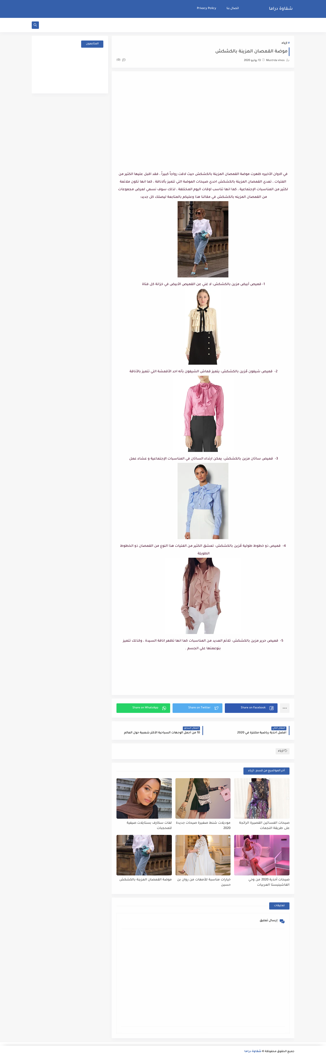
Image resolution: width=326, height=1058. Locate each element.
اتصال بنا (232, 8)
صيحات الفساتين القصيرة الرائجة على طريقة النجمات (264, 825)
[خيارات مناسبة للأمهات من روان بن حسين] (203, 855)
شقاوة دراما (281, 9)
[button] (251, 708)
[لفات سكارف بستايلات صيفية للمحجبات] (144, 798)
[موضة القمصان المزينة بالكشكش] (144, 855)
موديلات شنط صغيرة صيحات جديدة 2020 (203, 825)
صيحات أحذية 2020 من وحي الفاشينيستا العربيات (268, 882)
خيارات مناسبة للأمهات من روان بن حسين (204, 882)
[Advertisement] (203, 114)
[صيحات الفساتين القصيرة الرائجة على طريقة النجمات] (261, 798)
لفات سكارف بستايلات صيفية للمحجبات (149, 825)
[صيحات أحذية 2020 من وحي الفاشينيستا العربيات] (261, 855)
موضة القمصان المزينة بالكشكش (145, 880)
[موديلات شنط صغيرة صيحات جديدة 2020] (203, 798)
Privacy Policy (206, 8)
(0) (118, 60)
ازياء (284, 43)
